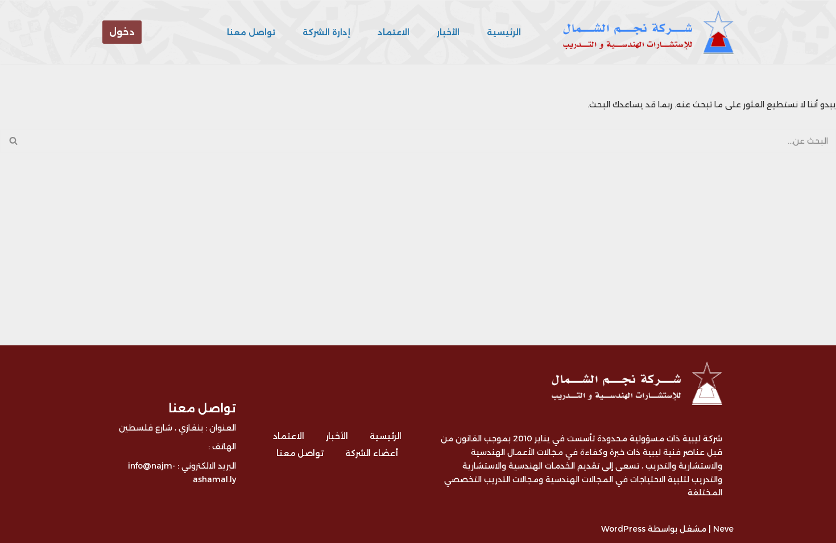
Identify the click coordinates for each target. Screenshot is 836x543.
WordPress (623, 529)
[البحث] (13, 141)
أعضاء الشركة (371, 453)
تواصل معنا (251, 32)
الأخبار (448, 32)
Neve (723, 529)
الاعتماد (393, 32)
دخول (122, 32)
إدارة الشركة (326, 32)
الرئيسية (504, 32)
